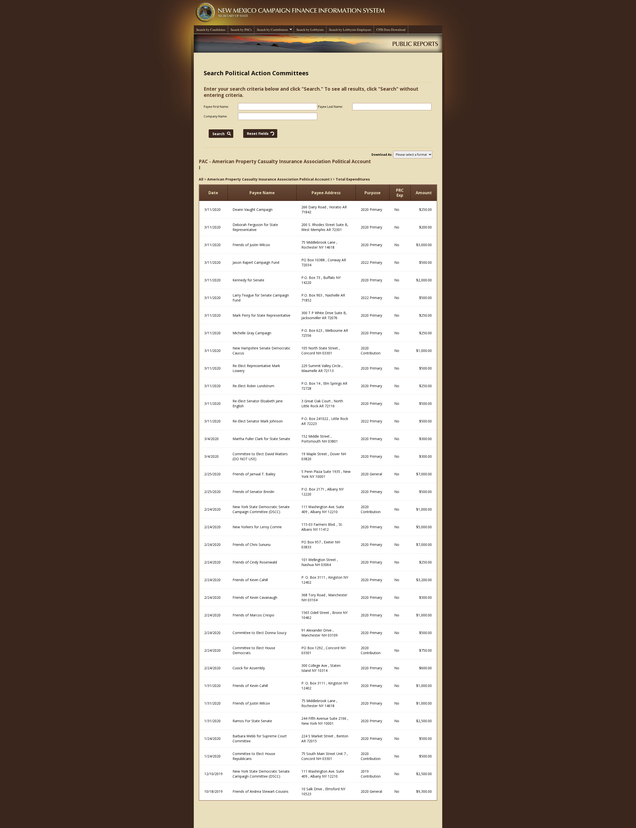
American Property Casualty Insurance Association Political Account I (269, 179)
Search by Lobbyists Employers (350, 29)
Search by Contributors (272, 29)
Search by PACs (241, 29)
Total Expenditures (353, 179)
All (201, 179)
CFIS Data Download (390, 29)
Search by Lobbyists (310, 29)
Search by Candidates (210, 29)
